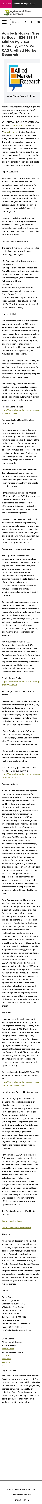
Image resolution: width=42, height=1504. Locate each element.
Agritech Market (10, 132)
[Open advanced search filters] (32, 22)
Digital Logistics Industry (13, 1221)
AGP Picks (6, 4)
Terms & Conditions (21, 1500)
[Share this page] (38, 22)
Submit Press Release (21, 1494)
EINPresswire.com (18, 125)
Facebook (6, 1358)
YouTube (6, 1362)
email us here (8, 1348)
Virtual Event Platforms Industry (16, 1227)
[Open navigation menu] (4, 22)
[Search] (26, 22)
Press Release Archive (25, 1489)
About (10, 1489)
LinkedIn (6, 1355)
